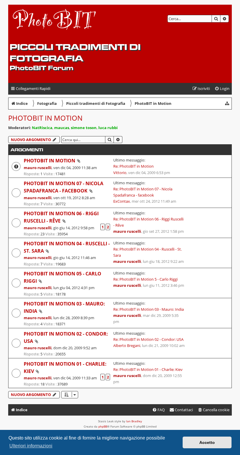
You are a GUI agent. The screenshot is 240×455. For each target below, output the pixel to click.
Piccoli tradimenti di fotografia (75, 52)
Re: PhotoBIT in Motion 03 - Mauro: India (148, 309)
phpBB (102, 426)
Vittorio (119, 172)
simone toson (84, 127)
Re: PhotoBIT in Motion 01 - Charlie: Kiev (148, 369)
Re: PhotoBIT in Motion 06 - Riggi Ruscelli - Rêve (148, 222)
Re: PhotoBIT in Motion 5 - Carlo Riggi (145, 279)
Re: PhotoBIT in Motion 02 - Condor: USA (148, 339)
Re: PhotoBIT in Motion (133, 166)
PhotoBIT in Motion (45, 118)
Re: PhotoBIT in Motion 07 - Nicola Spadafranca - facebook (142, 192)
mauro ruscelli (38, 167)
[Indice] (55, 23)
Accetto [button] (207, 442)
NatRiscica (42, 127)
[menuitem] (222, 88)
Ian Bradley (134, 421)
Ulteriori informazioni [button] (30, 445)
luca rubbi (108, 127)
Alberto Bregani (126, 345)
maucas (61, 127)
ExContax (121, 201)
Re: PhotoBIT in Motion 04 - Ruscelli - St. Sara (147, 252)
